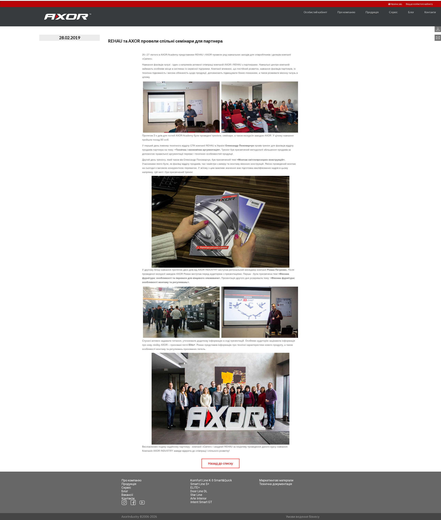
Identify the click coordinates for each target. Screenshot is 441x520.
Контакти (430, 12)
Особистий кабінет (315, 12)
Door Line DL (198, 491)
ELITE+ (195, 487)
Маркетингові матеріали (276, 480)
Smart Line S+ (199, 484)
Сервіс (393, 12)
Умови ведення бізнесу (303, 516)
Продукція (372, 12)
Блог (411, 12)
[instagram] (124, 502)
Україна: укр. (396, 4)
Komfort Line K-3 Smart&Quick (211, 480)
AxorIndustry (130, 516)
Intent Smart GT (201, 502)
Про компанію (346, 12)
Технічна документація (275, 484)
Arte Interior (198, 498)
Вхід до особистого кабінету (419, 4)
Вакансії (127, 495)
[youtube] (142, 502)
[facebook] (133, 502)
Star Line (196, 495)
